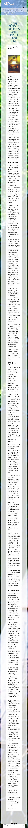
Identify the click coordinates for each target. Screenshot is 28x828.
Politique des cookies (7, 825)
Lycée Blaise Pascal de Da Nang (12, 824)
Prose (14, 20)
